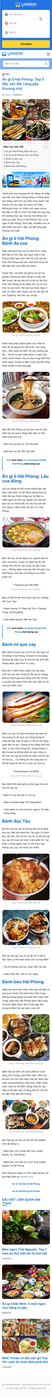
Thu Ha (8, 95)
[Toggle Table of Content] (44, 147)
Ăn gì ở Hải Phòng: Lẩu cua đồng (22, 155)
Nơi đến (13, 23)
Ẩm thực (6, 74)
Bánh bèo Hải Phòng (16, 166)
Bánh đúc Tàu (13, 162)
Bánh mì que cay (14, 158)
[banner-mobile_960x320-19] (26, 179)
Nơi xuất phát (15, 14)
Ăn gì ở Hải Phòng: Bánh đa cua (21, 151)
